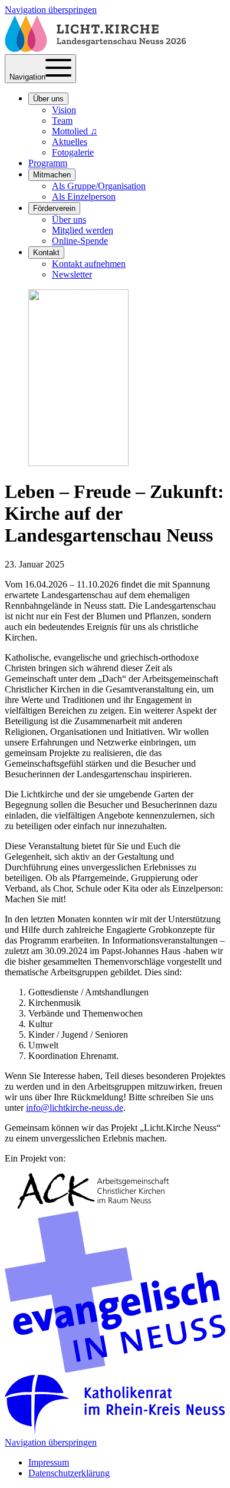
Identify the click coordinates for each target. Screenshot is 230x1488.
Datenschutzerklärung (69, 1473)
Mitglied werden (82, 230)
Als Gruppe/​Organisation (99, 186)
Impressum (48, 1462)
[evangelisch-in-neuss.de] (115, 1369)
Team (62, 121)
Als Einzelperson (84, 197)
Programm (47, 163)
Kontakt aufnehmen (89, 264)
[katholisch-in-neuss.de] (115, 1432)
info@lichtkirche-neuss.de (74, 1108)
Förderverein (54, 208)
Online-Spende (80, 241)
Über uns (48, 98)
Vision (64, 110)
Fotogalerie (73, 152)
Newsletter (72, 274)
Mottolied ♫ (74, 131)
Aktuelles (69, 142)
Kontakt (46, 252)
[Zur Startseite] (95, 49)
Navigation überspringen (51, 10)
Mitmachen (52, 174)
